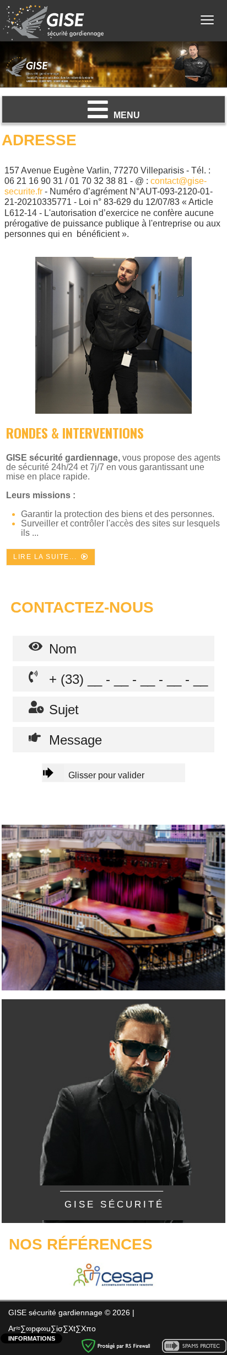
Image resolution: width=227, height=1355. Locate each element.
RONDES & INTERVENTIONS (75, 432)
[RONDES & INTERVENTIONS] (113, 335)
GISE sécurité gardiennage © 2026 (70, 1312)
